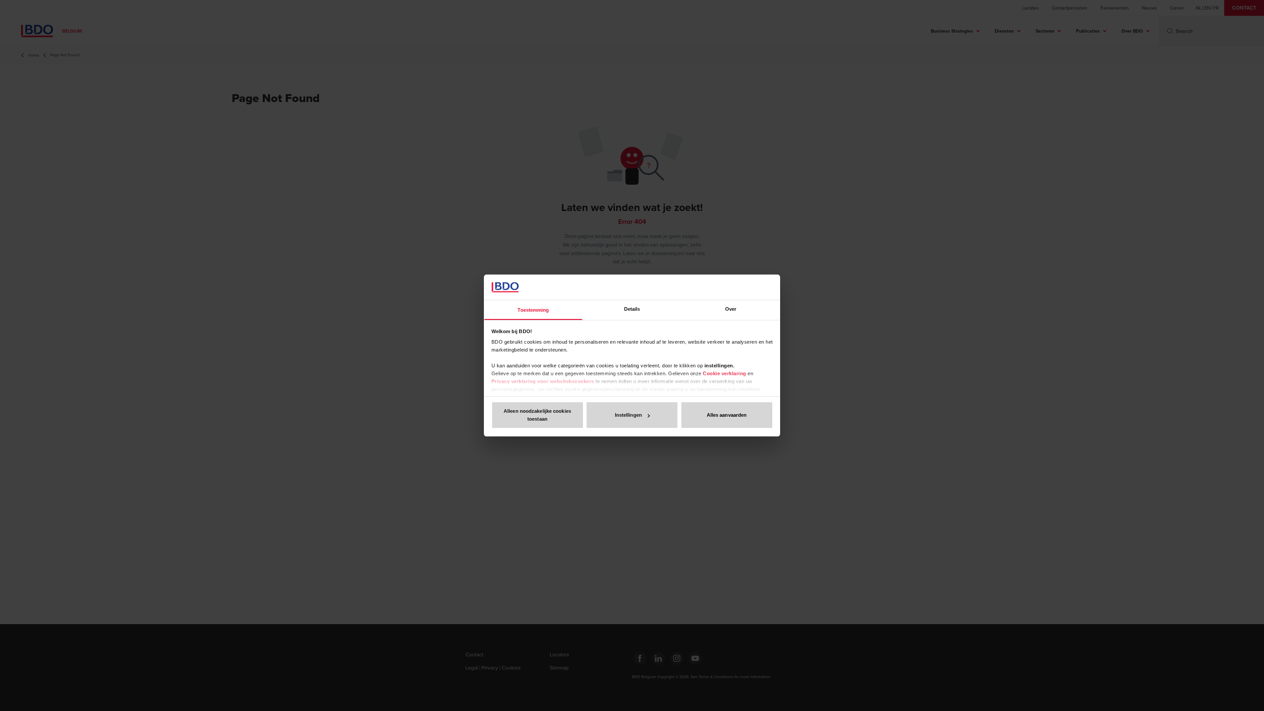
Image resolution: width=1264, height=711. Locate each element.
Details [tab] (632, 309)
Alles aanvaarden (727, 415)
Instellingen (628, 415)
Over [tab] (730, 309)
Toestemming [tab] (533, 310)
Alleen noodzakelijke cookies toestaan (537, 415)
